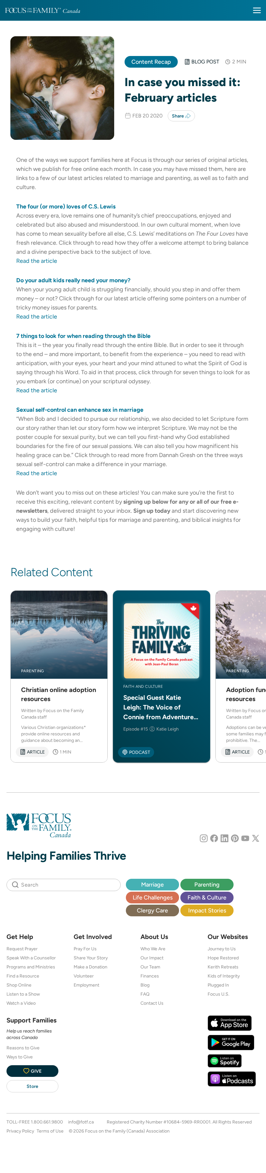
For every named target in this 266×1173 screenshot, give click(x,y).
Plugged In (218, 985)
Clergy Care (152, 910)
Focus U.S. (218, 994)
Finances (149, 975)
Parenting (207, 884)
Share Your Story (91, 957)
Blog (145, 985)
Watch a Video (21, 1003)
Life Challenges (153, 897)
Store (32, 1086)
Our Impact (151, 957)
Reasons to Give (23, 1047)
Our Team (150, 966)
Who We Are (152, 948)
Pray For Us (85, 948)
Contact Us (151, 1003)
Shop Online (18, 985)
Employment (86, 985)
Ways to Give (19, 1056)
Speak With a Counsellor (31, 957)
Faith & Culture (206, 897)
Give (36, 1071)
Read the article (36, 260)
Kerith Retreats (223, 966)
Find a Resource (22, 975)
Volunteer (84, 975)
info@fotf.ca (81, 1121)
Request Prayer (22, 948)
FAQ (145, 994)
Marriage (152, 884)
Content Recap (151, 61)
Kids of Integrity (224, 975)
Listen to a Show (23, 994)
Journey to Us (222, 948)
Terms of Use (50, 1131)
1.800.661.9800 (47, 1121)
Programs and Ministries (30, 966)
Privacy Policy (20, 1131)
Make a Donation (90, 966)
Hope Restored (223, 957)
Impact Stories (207, 910)
